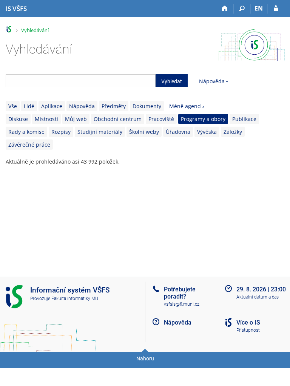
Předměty (114, 106)
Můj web (76, 119)
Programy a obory (203, 119)
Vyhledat (171, 81)
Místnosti (46, 119)
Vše (12, 106)
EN (259, 8)
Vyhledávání (35, 30)
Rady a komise (26, 131)
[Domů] (224, 9)
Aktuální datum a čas (257, 297)
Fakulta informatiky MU (74, 298)
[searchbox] (81, 80)
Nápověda (212, 81)
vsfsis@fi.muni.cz (181, 304)
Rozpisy (61, 131)
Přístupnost (248, 330)
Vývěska (207, 131)
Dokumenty (147, 106)
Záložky (233, 131)
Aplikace (51, 106)
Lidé (29, 106)
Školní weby (144, 131)
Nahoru (145, 358)
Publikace (244, 119)
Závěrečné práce (29, 144)
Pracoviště (161, 119)
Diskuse (18, 119)
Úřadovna (178, 131)
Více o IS (248, 322)
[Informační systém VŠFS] (9, 29)
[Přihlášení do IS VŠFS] (275, 9)
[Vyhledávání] (241, 9)
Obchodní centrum (118, 119)
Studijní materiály (99, 131)
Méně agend (185, 106)
